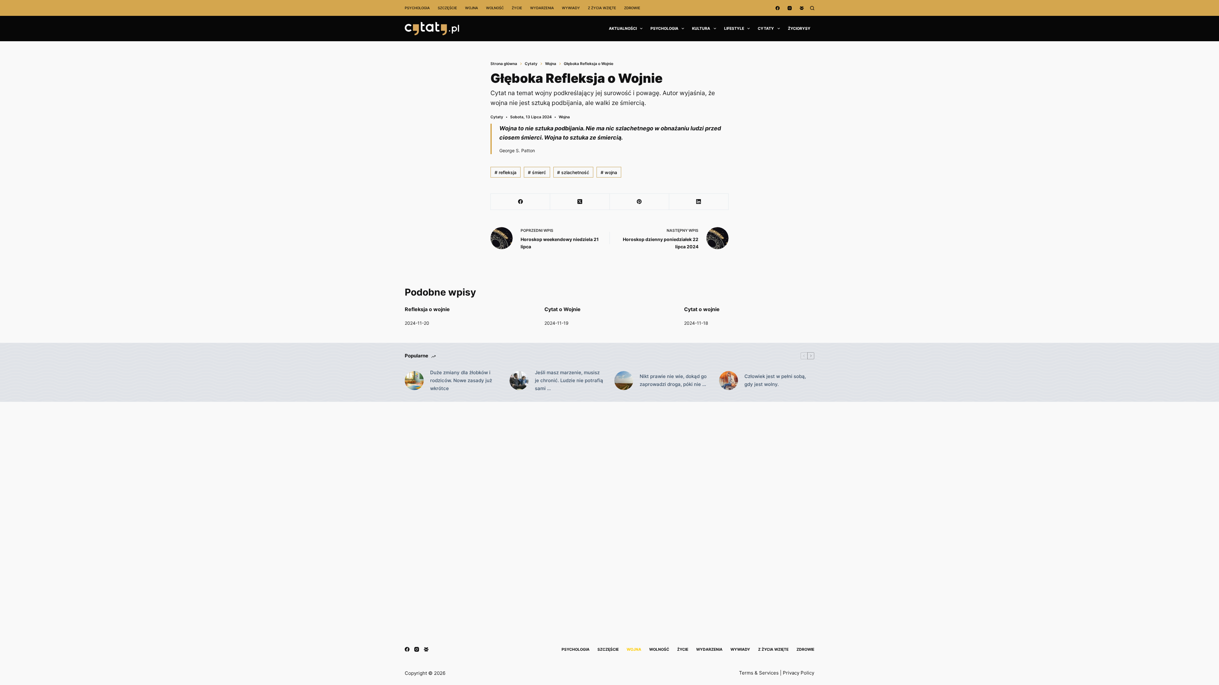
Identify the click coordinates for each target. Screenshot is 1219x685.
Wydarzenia (542, 8)
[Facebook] (778, 8)
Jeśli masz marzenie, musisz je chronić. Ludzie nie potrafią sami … (569, 380)
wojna (609, 172)
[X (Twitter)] (580, 202)
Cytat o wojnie (702, 309)
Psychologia (417, 8)
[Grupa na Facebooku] (802, 8)
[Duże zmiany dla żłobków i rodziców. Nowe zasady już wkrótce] (414, 380)
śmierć (537, 172)
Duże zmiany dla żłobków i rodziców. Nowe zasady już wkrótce (461, 380)
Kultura (701, 28)
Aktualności (623, 28)
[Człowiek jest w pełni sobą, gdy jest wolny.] (728, 380)
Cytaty (766, 28)
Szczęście (447, 8)
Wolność (495, 8)
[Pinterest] (639, 202)
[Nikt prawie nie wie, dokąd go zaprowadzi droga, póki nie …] (623, 380)
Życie (517, 8)
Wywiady (571, 8)
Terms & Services (759, 673)
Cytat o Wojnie (562, 309)
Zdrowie (632, 8)
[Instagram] (790, 8)
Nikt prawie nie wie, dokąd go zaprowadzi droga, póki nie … (673, 380)
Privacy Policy (798, 673)
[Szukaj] (812, 8)
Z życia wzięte (602, 8)
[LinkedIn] (699, 202)
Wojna (471, 8)
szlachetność (573, 172)
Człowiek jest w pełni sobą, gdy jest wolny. (775, 380)
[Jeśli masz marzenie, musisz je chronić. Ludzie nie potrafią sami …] (519, 380)
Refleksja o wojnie (427, 309)
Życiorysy (799, 28)
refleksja (505, 172)
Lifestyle (734, 28)
